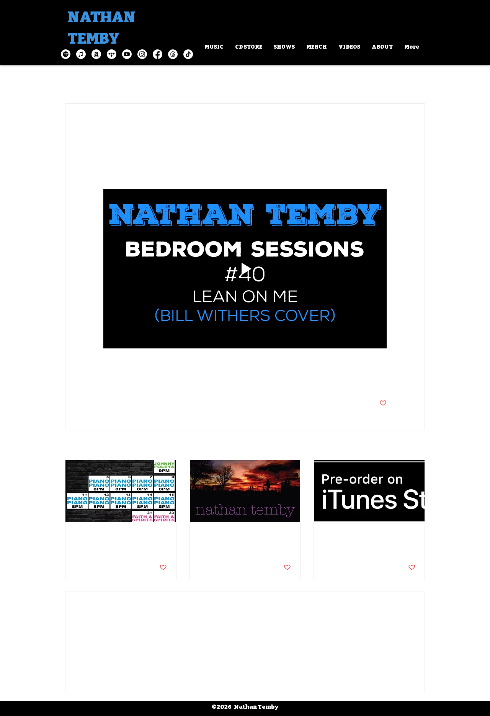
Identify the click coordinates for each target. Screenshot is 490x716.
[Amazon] (96, 54)
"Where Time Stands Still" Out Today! (243, 540)
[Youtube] (127, 54)
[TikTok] (188, 54)
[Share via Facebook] (107, 379)
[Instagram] (142, 54)
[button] (415, 68)
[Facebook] (157, 54)
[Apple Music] (81, 54)
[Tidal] (111, 54)
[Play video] (245, 268)
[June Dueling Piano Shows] (120, 491)
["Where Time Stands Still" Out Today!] (245, 491)
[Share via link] (144, 379)
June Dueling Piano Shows (115, 536)
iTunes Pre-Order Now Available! (356, 540)
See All (417, 446)
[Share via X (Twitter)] (125, 379)
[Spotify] (65, 54)
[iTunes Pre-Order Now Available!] (369, 491)
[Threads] (173, 54)
